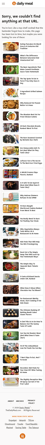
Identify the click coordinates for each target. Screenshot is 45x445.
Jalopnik (22, 420)
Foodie (20, 424)
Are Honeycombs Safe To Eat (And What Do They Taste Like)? (30, 150)
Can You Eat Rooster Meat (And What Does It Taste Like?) (30, 335)
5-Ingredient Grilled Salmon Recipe (31, 92)
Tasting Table (20, 427)
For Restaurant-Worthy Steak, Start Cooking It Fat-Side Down (31, 300)
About (11, 401)
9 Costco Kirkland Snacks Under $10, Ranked (30, 277)
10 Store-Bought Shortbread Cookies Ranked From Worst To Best (31, 208)
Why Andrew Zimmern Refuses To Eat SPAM (29, 196)
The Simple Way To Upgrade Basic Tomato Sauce (29, 266)
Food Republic (32, 424)
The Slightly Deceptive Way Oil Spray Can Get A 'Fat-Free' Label (31, 381)
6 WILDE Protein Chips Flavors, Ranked (29, 173)
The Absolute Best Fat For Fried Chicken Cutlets (30, 115)
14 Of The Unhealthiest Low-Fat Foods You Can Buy (31, 347)
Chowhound (10, 424)
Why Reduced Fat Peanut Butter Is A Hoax (30, 104)
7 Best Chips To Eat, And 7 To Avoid (30, 358)
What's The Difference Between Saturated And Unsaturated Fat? (29, 57)
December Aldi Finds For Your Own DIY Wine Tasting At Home (31, 370)
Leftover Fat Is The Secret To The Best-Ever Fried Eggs (31, 162)
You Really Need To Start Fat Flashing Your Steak (30, 220)
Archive (20, 401)
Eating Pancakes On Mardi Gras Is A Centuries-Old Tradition (30, 46)
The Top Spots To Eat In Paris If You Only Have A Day (29, 81)
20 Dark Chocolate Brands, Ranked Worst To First (30, 127)
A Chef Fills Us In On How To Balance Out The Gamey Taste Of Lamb (31, 324)
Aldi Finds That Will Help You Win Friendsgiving (30, 243)
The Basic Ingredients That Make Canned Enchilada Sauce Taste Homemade (30, 69)
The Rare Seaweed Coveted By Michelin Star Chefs (31, 139)
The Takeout (34, 427)
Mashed (9, 427)
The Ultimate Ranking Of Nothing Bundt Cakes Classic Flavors (30, 312)
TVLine (31, 420)
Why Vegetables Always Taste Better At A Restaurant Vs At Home (29, 231)
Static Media (24, 407)
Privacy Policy (31, 401)
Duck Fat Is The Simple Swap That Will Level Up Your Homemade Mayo (29, 254)
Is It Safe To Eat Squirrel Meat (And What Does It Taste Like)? (29, 185)
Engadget (13, 420)
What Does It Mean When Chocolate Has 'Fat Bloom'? (30, 289)
